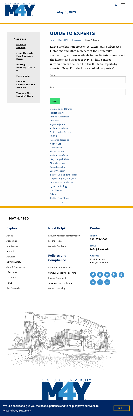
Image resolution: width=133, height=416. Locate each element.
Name (52, 74)
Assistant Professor (59, 128)
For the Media (54, 240)
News (9, 282)
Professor (54, 120)
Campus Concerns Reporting (62, 272)
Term (52, 87)
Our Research (13, 288)
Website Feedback (57, 246)
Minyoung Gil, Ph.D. (59, 159)
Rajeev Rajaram (57, 124)
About (9, 235)
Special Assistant (58, 167)
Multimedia (23, 75)
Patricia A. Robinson (60, 116)
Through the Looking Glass (24, 94)
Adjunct (54, 194)
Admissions (12, 246)
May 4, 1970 (66, 12)
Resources (76, 39)
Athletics (10, 256)
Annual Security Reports (60, 267)
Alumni (10, 251)
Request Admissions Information (64, 235)
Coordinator (56, 147)
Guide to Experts (21, 46)
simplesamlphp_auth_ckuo (63, 178)
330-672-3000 (99, 239)
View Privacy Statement (17, 410)
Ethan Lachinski (57, 163)
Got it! (121, 408)
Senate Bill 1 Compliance (60, 283)
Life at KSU (11, 272)
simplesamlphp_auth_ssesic (63, 174)
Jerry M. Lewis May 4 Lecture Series (24, 55)
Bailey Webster (57, 170)
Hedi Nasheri (56, 190)
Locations (11, 277)
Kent (52, 39)
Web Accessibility (56, 288)
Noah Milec (55, 143)
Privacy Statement (57, 278)
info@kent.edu (99, 249)
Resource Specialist (59, 139)
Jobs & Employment (16, 267)
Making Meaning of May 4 (25, 67)
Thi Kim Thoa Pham (59, 198)
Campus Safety (13, 261)
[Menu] (123, 5)
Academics (11, 240)
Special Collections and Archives (25, 84)
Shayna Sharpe (57, 151)
